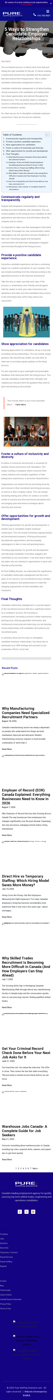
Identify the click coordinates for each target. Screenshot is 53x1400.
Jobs (2, 1239)
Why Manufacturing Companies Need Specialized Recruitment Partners (28, 158)
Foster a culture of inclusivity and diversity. (25, 148)
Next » (35, 1168)
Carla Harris (20, 404)
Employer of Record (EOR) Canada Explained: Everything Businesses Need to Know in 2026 (26, 163)
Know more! (26, 5)
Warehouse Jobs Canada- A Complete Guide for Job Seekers (27, 188)
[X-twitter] (26, 1212)
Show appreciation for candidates (20, 145)
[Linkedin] (33, 1212)
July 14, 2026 (8, 889)
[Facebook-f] (20, 1212)
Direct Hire (4, 1248)
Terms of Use (5, 1309)
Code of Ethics (6, 1295)
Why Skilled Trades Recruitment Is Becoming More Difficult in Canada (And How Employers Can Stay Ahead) (28, 176)
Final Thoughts (12, 154)
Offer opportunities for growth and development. (27, 151)
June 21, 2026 (8, 1061)
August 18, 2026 (9, 721)
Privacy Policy (5, 1304)
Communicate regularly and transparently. (24, 139)
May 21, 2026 (8, 1139)
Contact (3, 1281)
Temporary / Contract (9, 1252)
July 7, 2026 (7, 979)
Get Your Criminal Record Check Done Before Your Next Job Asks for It (28, 182)
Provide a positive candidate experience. (23, 142)
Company (4, 1234)
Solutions (4, 1243)
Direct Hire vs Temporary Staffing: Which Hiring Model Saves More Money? (27, 169)
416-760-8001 (43, 15)
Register (3, 1266)
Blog (2, 1286)
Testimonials (5, 1290)
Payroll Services (6, 1257)
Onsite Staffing (6, 1262)
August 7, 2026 (8, 807)
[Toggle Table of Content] (46, 135)
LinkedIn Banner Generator (11, 1299)
